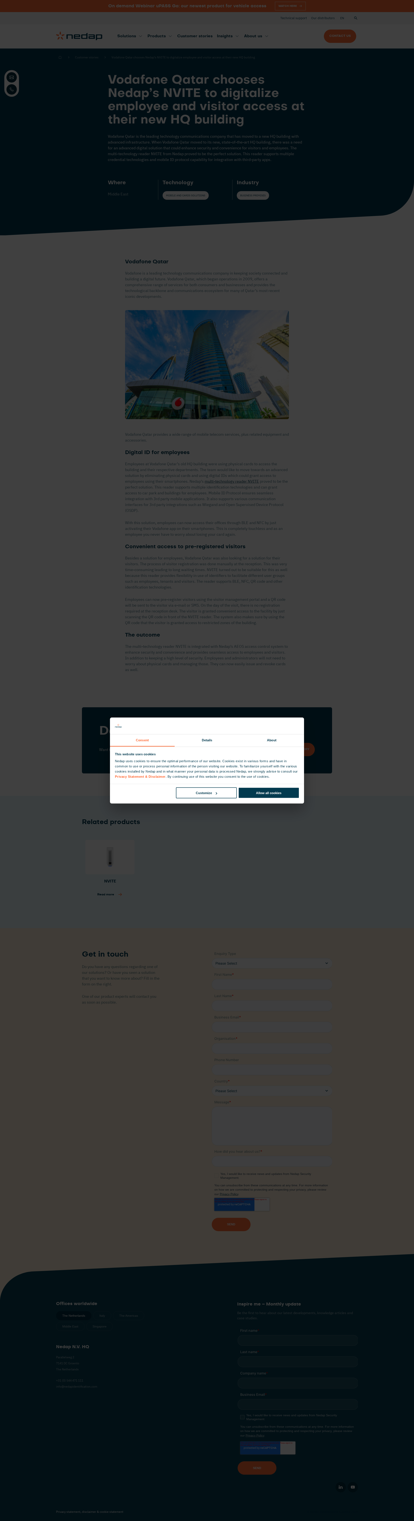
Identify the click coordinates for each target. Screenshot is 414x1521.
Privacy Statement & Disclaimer (140, 776)
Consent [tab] (142, 740)
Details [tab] (207, 740)
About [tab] (271, 740)
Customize (204, 793)
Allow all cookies (268, 793)
